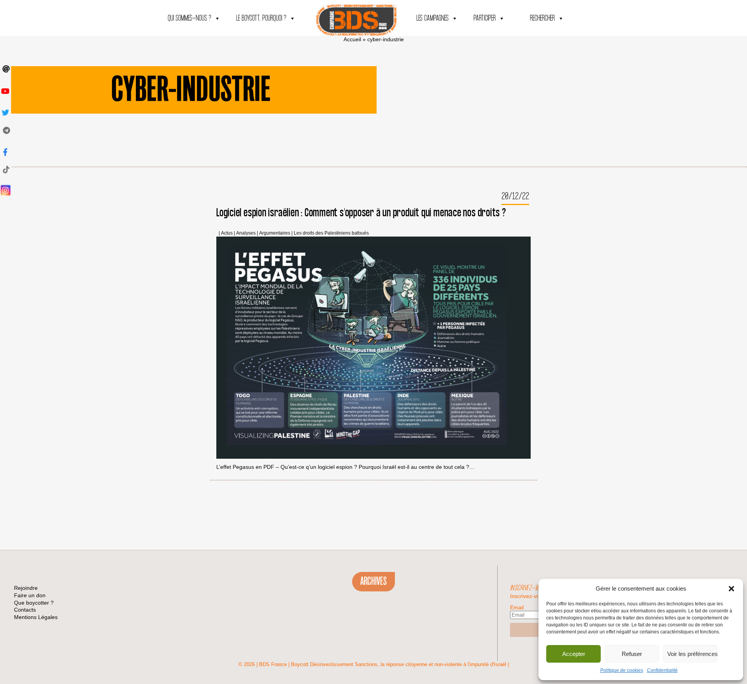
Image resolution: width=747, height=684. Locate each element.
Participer (484, 18)
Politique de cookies (621, 670)
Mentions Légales (36, 617)
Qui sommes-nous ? (189, 18)
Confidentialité (662, 670)
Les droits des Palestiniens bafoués (331, 233)
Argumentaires (274, 233)
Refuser (632, 654)
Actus (227, 233)
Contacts (25, 610)
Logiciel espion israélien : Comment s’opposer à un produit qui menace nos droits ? (361, 213)
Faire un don (30, 595)
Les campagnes (432, 18)
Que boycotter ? (34, 603)
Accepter (573, 654)
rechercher (542, 18)
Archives (373, 581)
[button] (731, 589)
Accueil (352, 39)
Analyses (246, 233)
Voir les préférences (692, 654)
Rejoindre (26, 588)
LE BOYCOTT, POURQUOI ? (261, 18)
